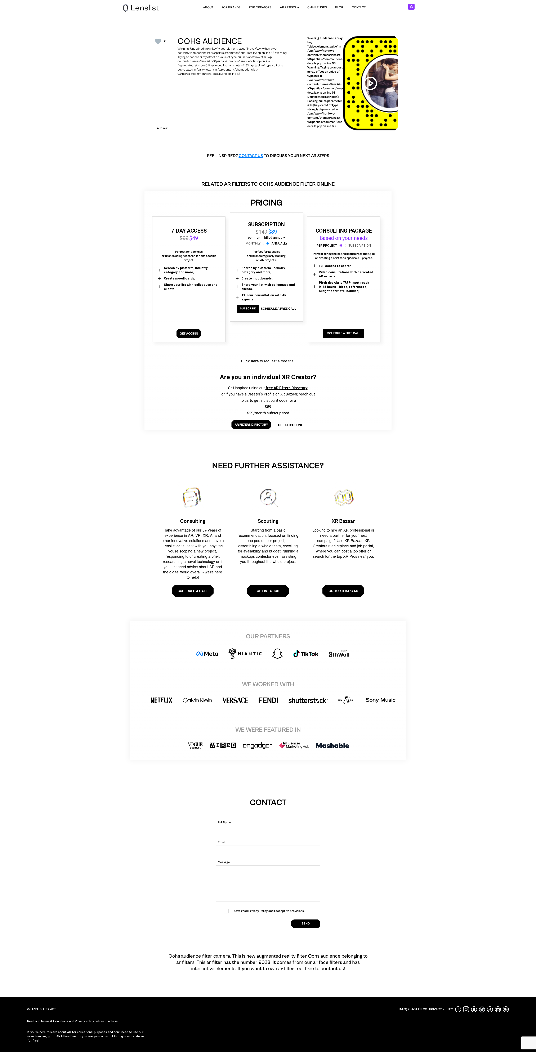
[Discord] (498, 1009)
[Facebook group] (506, 1009)
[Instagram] (466, 1009)
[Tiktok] (490, 1009)
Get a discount (290, 425)
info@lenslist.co (413, 1009)
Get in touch (268, 590)
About (208, 7)
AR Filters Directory (69, 1036)
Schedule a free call (278, 308)
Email (221, 842)
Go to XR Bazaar (343, 590)
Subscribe (248, 308)
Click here (250, 361)
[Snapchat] (474, 1009)
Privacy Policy (84, 1021)
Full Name (224, 822)
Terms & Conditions (54, 1021)
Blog (339, 7)
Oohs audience (210, 41)
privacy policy (441, 1009)
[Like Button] (158, 41)
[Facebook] (458, 1009)
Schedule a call (192, 590)
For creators (260, 7)
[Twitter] (482, 1009)
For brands (231, 7)
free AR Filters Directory (286, 388)
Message (224, 862)
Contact (359, 7)
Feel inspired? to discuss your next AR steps (268, 155)
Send (306, 923)
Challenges (317, 7)
